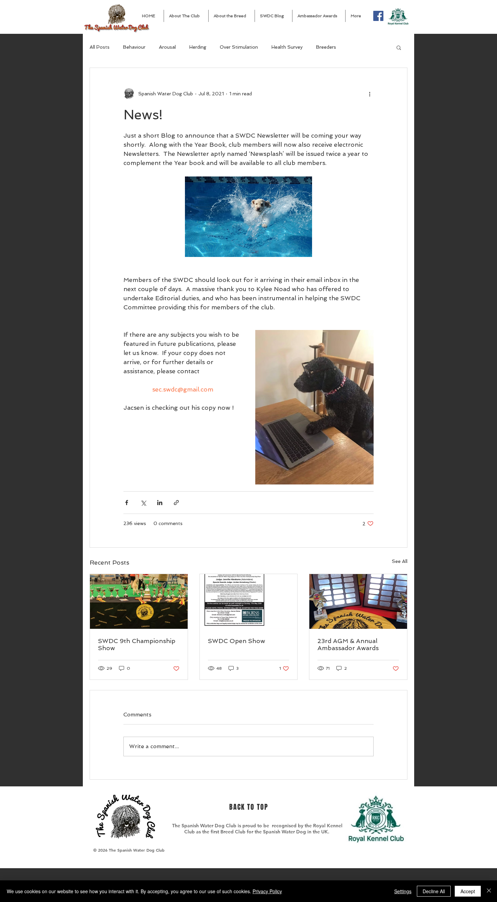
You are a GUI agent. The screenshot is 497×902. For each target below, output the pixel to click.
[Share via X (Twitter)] (143, 502)
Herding (197, 47)
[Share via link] (176, 502)
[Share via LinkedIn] (160, 502)
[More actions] (369, 94)
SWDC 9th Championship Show (136, 644)
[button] (186, 16)
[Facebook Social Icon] (378, 16)
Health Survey (287, 47)
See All (399, 561)
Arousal (167, 47)
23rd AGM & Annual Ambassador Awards (348, 644)
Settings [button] (402, 891)
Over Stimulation (239, 47)
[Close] (489, 891)
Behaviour (134, 47)
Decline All (434, 891)
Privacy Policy (267, 891)
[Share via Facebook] (126, 502)
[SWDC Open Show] (249, 601)
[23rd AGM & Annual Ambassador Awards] (358, 601)
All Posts (100, 47)
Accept (467, 891)
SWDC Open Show (236, 640)
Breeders (326, 47)
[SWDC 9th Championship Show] (139, 601)
